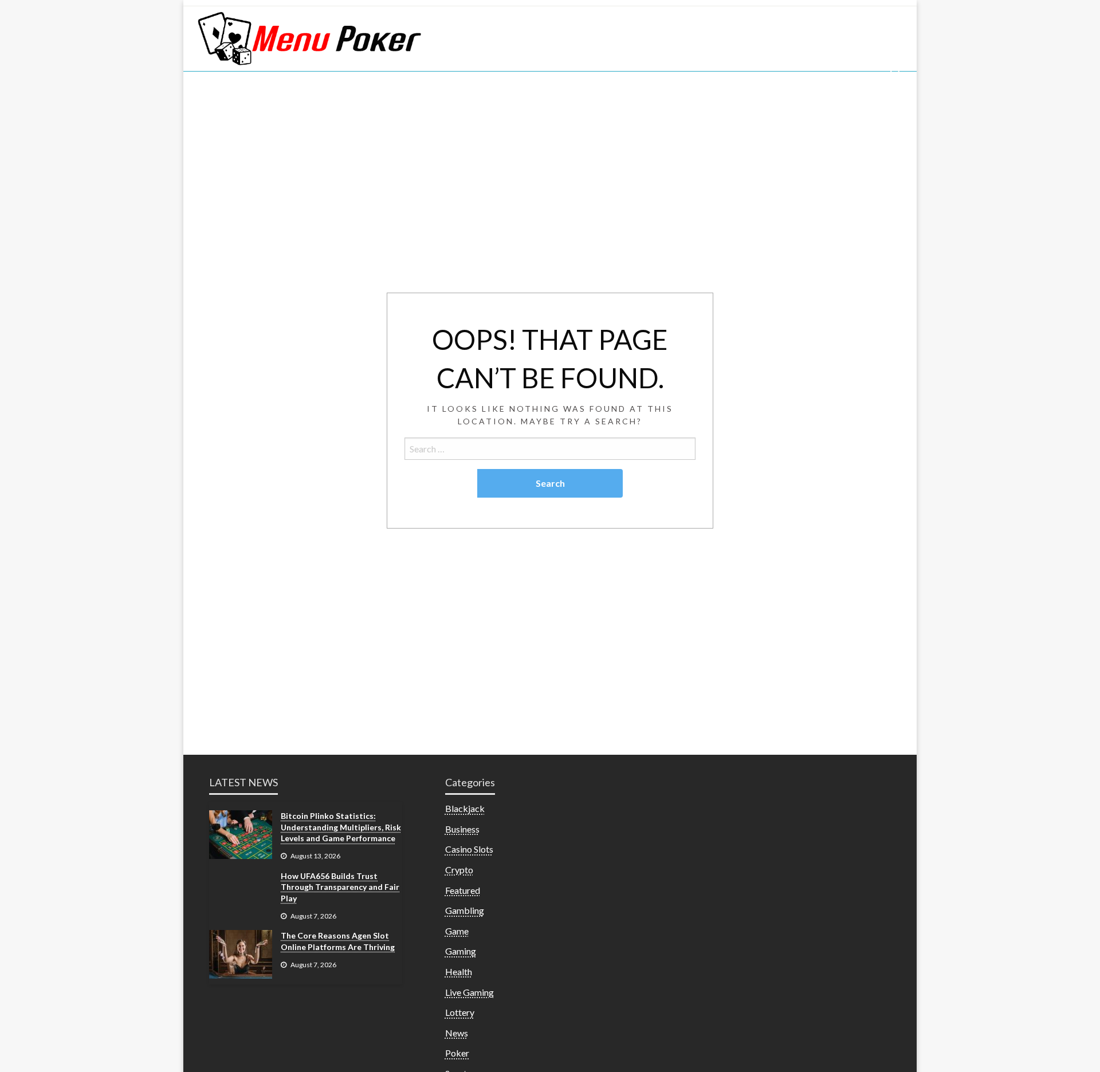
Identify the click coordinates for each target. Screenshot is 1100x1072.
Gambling (464, 910)
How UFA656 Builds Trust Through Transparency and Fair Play (340, 887)
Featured (462, 890)
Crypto (459, 869)
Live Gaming (469, 992)
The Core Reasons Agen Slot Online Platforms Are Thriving (338, 941)
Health (458, 971)
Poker (457, 1052)
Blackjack (465, 808)
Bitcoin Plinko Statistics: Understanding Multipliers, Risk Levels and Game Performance (341, 827)
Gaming (460, 950)
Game (457, 930)
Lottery (459, 1012)
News (456, 1032)
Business (462, 828)
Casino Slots (469, 849)
